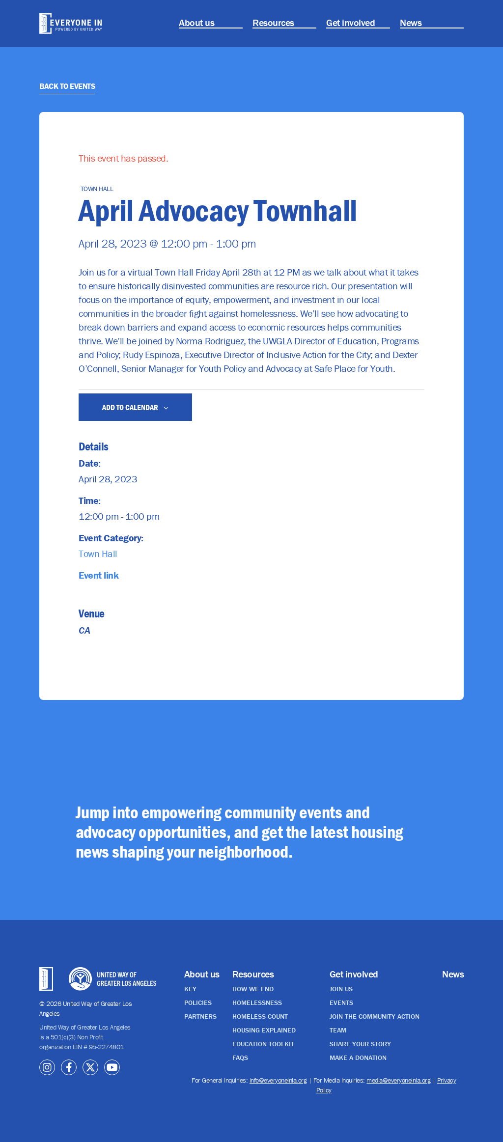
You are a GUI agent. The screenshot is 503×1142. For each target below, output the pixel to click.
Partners (200, 1016)
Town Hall (98, 553)
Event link (98, 575)
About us (196, 22)
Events (341, 1002)
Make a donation (358, 1057)
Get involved (350, 22)
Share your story (360, 1043)
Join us (341, 988)
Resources (273, 22)
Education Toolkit (263, 1043)
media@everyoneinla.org (398, 1080)
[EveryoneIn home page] (70, 23)
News (410, 22)
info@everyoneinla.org (278, 1080)
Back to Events (67, 86)
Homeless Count (260, 1016)
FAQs (240, 1057)
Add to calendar (131, 407)
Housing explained (264, 1030)
